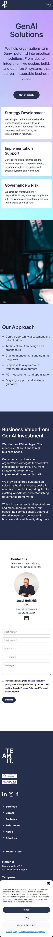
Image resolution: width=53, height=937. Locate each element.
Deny (26, 917)
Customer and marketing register (32, 932)
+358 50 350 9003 (26, 613)
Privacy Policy (27, 688)
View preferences (26, 925)
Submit (9, 699)
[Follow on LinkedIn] (26, 619)
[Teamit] (6, 5)
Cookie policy (11, 932)
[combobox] (5, 657)
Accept (26, 909)
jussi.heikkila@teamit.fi (26, 609)
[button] (48, 883)
